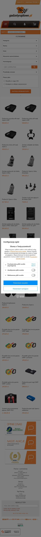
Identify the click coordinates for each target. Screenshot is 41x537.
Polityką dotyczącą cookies (18, 251)
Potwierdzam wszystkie (20, 283)
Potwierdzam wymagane (20, 288)
